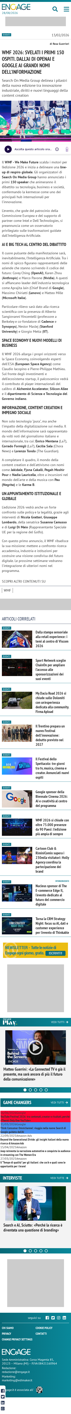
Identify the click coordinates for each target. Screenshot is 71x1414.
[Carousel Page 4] (40, 1089)
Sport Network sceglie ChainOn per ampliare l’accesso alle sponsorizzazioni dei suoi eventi (51, 669)
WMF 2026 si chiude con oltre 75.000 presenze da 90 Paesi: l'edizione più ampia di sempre (52, 827)
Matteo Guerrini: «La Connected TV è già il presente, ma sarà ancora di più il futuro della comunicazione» (34, 1074)
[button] (66, 9)
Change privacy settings (17, 1339)
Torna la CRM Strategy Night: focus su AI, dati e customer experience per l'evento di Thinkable (52, 925)
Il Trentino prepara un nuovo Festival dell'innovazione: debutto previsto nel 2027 (50, 735)
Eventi (6, 34)
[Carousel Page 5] (46, 1089)
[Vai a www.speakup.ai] (67, 149)
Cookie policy (44, 1328)
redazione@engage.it (16, 1372)
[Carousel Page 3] (35, 1089)
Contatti (41, 1333)
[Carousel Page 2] (30, 1089)
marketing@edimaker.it (17, 1380)
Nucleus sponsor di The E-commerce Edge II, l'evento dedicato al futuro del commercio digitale (51, 895)
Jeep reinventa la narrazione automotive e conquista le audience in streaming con (35, 1153)
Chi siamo (8, 1328)
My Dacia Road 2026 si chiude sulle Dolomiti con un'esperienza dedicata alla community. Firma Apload (52, 702)
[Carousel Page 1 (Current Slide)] (25, 1089)
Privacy (6, 1333)
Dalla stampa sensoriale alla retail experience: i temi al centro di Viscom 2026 (52, 639)
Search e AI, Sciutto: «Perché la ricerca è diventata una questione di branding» (32, 1227)
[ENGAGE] (16, 7)
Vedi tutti (57, 1022)
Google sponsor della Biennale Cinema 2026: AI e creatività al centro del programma (52, 799)
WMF (7, 590)
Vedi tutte (57, 1178)
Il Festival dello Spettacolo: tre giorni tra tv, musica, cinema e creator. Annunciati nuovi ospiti (52, 768)
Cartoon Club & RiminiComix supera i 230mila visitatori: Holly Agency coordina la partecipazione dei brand (52, 860)
